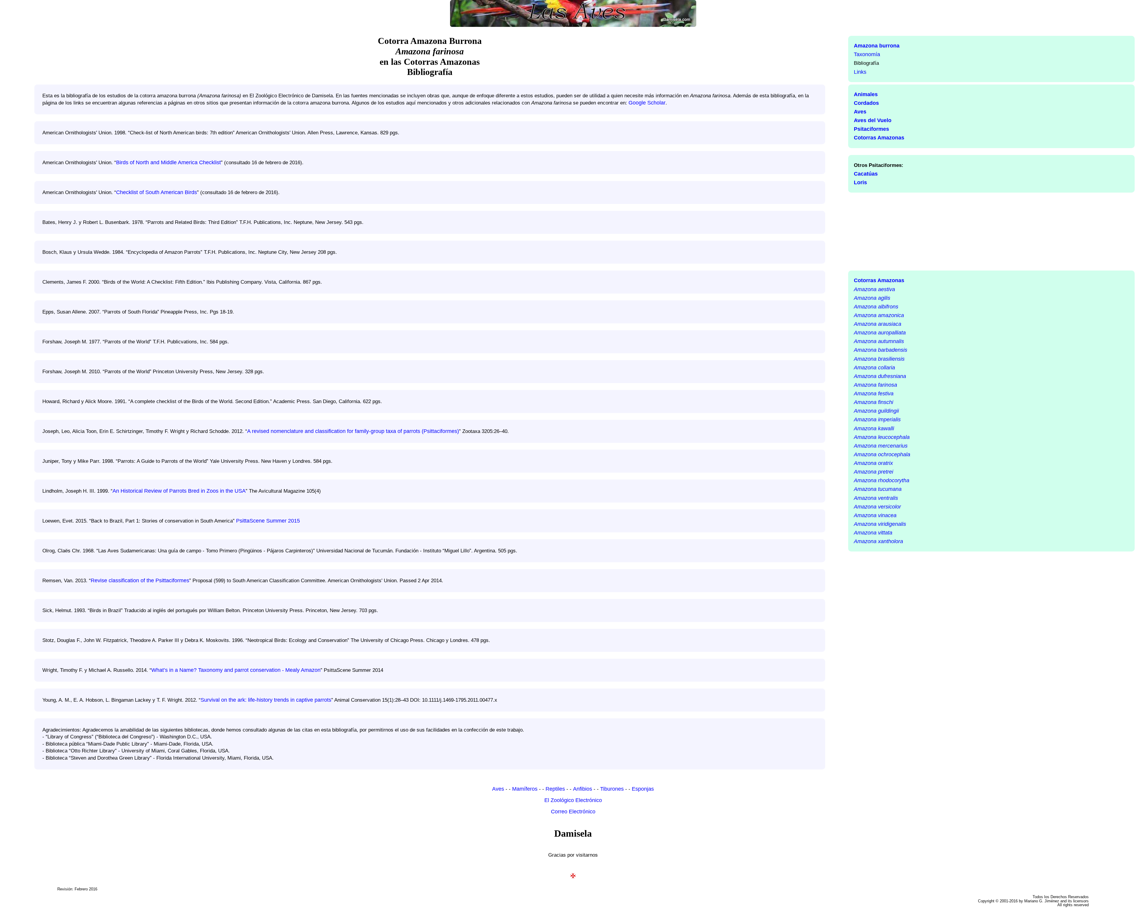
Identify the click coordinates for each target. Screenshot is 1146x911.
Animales (866, 94)
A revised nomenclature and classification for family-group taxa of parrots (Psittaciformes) (353, 431)
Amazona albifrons (876, 307)
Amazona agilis (872, 298)
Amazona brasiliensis (879, 359)
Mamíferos (524, 789)
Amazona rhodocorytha (881, 480)
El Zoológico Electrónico (573, 800)
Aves (860, 112)
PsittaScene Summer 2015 (268, 521)
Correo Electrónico (573, 812)
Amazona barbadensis (880, 350)
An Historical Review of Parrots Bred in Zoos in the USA (179, 491)
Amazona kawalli (874, 428)
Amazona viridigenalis (880, 524)
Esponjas (643, 789)
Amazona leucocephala (882, 437)
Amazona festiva (874, 394)
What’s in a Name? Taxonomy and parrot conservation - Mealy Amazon (236, 670)
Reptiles (555, 789)
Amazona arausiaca (877, 324)
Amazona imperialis (877, 420)
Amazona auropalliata (880, 333)
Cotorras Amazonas (879, 138)
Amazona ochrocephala (882, 454)
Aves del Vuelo (872, 120)
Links (860, 72)
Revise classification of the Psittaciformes (140, 580)
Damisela (573, 833)
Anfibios (582, 789)
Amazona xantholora (878, 541)
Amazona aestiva (874, 289)
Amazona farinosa (875, 385)
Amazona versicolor (877, 507)
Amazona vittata (873, 533)
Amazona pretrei (873, 472)
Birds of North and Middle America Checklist (168, 162)
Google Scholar (647, 103)
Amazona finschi (873, 402)
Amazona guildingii (876, 411)
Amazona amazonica (879, 315)
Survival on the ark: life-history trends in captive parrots (266, 700)
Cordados (866, 103)
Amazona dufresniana (880, 376)
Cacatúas (866, 174)
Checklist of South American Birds (156, 192)
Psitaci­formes (871, 129)
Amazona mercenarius (881, 446)
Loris (860, 182)
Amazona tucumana (878, 489)
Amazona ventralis (876, 498)
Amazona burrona (876, 46)
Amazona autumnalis (879, 341)
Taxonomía (867, 54)
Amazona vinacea (875, 515)
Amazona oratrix (873, 463)
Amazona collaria (874, 368)
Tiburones (612, 789)
